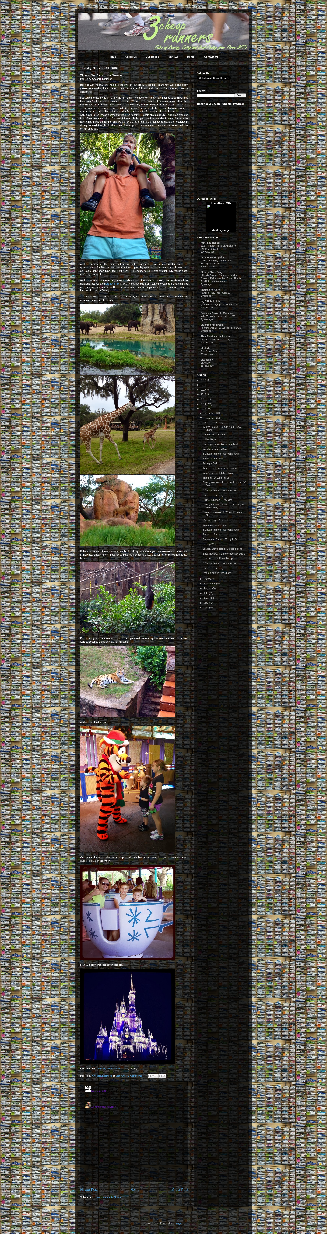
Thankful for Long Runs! (216, 477)
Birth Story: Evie (209, 351)
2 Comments (135, 1075)
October (208, 578)
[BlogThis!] (153, 1076)
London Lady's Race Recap (218, 558)
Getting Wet (209, 544)
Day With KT (208, 359)
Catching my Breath (212, 324)
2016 (204, 394)
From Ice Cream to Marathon (217, 313)
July (206, 593)
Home (112, 56)
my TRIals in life (210, 301)
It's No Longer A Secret (215, 520)
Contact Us (211, 56)
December (210, 413)
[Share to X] (157, 1076)
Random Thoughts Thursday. (215, 293)
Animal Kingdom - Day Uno (217, 499)
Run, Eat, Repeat (210, 242)
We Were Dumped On (215, 449)
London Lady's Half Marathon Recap (222, 548)
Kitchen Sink (112, 283)
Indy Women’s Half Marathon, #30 (218, 316)
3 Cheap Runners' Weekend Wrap (221, 453)
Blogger (178, 1223)
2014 (204, 404)
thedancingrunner (211, 289)
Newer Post (89, 1189)
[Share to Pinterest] (164, 1076)
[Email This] (149, 1076)
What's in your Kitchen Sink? (218, 473)
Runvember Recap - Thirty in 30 (220, 539)
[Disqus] (134, 1131)
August (208, 588)
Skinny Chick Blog (211, 272)
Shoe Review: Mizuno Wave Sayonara (224, 553)
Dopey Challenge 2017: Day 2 (216, 339)
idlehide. (206, 348)
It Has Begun (210, 439)
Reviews (173, 56)
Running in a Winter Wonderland (220, 444)
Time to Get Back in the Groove (220, 468)
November (210, 418)
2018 (204, 384)
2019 (204, 380)
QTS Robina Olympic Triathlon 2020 (219, 304)
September (210, 583)
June (207, 598)
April (206, 607)
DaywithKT (206, 363)
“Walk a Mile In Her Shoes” (217, 572)
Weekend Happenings (215, 525)
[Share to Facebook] (160, 1076)
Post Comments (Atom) (108, 1197)
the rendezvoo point (212, 257)
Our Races (152, 56)
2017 (204, 389)
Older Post (180, 1189)
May (206, 602)
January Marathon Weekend (113, 1068)
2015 (204, 399)
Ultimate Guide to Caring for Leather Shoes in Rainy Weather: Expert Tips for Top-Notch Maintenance (221, 278)
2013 (204, 408)
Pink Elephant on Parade (215, 336)
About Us (131, 56)
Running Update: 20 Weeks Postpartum (221, 328)
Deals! (191, 56)
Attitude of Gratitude (214, 434)
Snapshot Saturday (213, 422)
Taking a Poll (210, 463)
